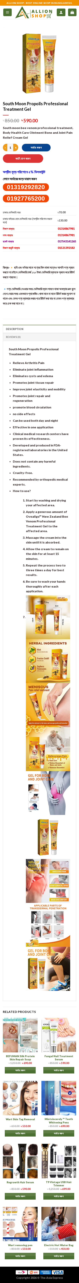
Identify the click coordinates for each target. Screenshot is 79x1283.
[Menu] (7, 12)
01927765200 (26, 198)
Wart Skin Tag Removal (20, 1119)
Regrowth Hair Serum (20, 1182)
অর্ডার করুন (36, 147)
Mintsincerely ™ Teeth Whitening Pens (59, 1121)
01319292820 (26, 187)
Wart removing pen (20, 1245)
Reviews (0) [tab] (13, 337)
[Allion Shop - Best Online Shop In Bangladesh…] (34, 12)
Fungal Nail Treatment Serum (58, 1058)
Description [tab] (14, 329)
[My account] (61, 12)
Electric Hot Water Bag (58, 1245)
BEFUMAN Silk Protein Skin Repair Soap (20, 1058)
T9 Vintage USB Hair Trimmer (59, 1184)
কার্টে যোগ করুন (23, 158)
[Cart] (72, 12)
